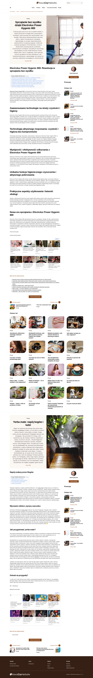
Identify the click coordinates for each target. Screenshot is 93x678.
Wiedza (49, 661)
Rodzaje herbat (13, 663)
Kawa (30, 661)
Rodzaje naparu (50, 667)
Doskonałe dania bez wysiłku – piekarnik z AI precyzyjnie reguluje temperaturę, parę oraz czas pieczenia (76, 118)
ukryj (27, 76)
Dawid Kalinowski (74, 73)
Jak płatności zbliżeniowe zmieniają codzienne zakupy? (17, 334)
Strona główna (12, 11)
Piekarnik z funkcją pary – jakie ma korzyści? (23, 285)
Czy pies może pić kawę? (74, 403)
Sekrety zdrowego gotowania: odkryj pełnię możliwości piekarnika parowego (30, 287)
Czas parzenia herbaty (14, 665)
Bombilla (37, 556)
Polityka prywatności (70, 667)
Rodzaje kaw (31, 663)
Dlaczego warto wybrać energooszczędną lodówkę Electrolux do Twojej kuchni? (31, 279)
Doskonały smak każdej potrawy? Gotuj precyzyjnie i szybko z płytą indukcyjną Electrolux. (34, 281)
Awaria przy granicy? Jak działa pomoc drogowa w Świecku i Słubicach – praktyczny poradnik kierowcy (76, 96)
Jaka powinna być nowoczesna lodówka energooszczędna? (26, 290)
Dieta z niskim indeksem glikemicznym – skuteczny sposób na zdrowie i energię (76, 130)
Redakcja (68, 663)
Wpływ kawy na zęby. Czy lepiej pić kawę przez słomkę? (55, 382)
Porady (17, 11)
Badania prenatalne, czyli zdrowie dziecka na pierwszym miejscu (55, 334)
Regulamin (68, 665)
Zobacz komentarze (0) (35, 296)
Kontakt (68, 661)
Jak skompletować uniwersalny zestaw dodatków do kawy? (53, 359)
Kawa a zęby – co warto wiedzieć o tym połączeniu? (25, 288)
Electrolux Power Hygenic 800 (17, 91)
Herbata (11, 661)
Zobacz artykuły (73, 77)
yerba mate (40, 488)
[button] (10, 7)
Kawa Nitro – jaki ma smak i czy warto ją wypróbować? (25, 291)
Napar (48, 665)
